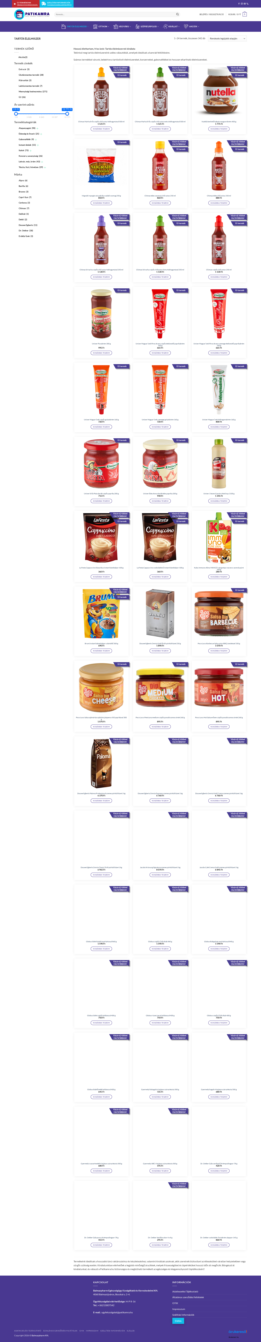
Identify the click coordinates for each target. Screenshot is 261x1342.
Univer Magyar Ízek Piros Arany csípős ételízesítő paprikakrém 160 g (160, 344)
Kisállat (173, 26)
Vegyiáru (124, 26)
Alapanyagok (27, 128)
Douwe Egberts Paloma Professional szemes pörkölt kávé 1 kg (101, 793)
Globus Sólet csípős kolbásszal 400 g (101, 1015)
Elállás (178, 1320)
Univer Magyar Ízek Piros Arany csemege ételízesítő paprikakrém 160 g (218, 344)
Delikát (24, 214)
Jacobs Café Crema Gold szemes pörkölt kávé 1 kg (219, 867)
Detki (23, 219)
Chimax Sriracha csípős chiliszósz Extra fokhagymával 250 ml (160, 270)
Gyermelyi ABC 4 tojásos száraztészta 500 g (160, 1164)
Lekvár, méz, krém (29, 161)
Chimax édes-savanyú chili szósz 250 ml (160, 196)
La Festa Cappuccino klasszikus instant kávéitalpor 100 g (101, 568)
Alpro (23, 180)
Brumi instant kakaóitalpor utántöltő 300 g (101, 643)
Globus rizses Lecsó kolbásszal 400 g (160, 1015)
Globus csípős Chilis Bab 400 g (219, 1015)
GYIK (175, 1303)
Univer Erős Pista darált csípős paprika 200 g (101, 494)
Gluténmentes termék (31, 75)
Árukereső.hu (234, 1337)
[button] (212, 14)
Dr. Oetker (26, 230)
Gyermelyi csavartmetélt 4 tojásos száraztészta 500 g (101, 1164)
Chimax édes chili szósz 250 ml (219, 196)
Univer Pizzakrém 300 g (101, 344)
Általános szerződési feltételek (188, 1297)
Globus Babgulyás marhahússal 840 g (219, 941)
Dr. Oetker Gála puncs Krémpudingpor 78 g (101, 1238)
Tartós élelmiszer (77, 26)
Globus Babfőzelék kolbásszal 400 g (101, 1089)
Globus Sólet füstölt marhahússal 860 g (101, 941)
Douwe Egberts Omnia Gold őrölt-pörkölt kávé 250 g (160, 643)
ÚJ (22, 97)
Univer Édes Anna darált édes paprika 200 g (160, 494)
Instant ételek (27, 145)
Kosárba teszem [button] (101, 129)
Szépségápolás (149, 26)
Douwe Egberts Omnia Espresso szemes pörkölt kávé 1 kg (160, 793)
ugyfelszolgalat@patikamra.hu (117, 1312)
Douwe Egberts (28, 225)
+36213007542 (106, 1305)
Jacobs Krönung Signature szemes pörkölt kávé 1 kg (160, 867)
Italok (24, 150)
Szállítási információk (183, 1314)
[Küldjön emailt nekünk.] (245, 4)
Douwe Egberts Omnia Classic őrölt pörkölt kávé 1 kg (101, 867)
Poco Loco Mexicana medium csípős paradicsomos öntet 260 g (160, 717)
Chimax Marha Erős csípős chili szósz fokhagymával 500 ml (101, 122)
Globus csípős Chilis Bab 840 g (160, 941)
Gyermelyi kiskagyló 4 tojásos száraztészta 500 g (160, 1089)
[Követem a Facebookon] (239, 4)
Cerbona (24, 203)
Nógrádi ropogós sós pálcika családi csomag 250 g (101, 196)
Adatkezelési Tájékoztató (185, 1291)
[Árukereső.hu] (238, 1332)
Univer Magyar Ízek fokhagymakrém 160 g (218, 420)
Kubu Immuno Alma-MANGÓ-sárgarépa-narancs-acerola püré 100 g (219, 568)
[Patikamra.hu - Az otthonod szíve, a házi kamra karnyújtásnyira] (32, 14)
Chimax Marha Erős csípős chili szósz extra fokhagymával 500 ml (160, 122)
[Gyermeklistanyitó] (37, 128)
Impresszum (178, 1309)
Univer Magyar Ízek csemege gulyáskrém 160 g (160, 420)
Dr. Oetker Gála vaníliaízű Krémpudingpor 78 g (218, 1164)
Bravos (23, 191)
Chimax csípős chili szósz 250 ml (219, 270)
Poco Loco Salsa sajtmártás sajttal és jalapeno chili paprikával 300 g (101, 718)
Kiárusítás (25, 80)
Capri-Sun (25, 197)
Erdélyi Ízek (26, 236)
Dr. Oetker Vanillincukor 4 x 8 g (160, 1238)
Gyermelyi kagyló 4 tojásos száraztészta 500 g (219, 1089)
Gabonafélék (26, 139)
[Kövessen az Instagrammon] (242, 4)
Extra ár (24, 69)
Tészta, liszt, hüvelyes (31, 167)
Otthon (102, 26)
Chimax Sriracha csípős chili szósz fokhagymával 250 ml (101, 270)
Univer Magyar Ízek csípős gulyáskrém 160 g (101, 420)
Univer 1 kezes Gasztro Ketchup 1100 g (218, 494)
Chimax (24, 208)
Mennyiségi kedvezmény (33, 91)
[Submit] (177, 14)
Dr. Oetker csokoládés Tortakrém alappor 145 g (218, 1238)
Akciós (22, 57)
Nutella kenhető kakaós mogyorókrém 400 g (219, 122)
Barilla (23, 186)
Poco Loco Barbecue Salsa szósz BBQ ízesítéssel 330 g (219, 643)
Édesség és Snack (29, 133)
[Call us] (247, 4)
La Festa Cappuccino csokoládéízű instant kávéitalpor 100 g (160, 568)
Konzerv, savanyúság (30, 156)
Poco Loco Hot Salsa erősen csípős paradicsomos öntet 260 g (219, 717)
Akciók (193, 26)
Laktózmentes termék (30, 86)
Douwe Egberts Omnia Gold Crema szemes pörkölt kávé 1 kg (219, 793)
